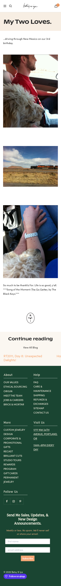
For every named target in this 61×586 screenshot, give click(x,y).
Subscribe (27, 558)
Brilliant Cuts (13, 455)
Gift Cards (11, 473)
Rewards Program (10, 466)
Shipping (39, 395)
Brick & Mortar (14, 404)
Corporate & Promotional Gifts (13, 443)
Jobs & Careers (13, 400)
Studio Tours (12, 460)
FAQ (35, 382)
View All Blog (30, 347)
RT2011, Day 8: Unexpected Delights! (23, 358)
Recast (8, 451)
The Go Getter (39, 289)
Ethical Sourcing (15, 386)
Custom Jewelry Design (14, 432)
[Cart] (55, 6)
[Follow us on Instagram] (13, 501)
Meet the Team (13, 395)
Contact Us (41, 412)
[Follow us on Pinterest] (20, 501)
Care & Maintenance (42, 388)
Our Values (11, 382)
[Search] (10, 6)
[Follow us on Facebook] (7, 501)
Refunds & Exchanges (40, 401)
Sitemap (38, 408)
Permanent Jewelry (11, 479)
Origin (8, 391)
